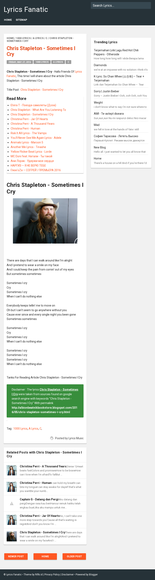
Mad (96, 124)
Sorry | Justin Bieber (106, 91)
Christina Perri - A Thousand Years (32, 123)
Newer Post (16, 556)
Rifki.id (39, 574)
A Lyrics (58, 62)
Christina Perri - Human (25, 128)
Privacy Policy (52, 574)
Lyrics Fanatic (26, 9)
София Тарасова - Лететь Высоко (116, 136)
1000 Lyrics (42, 62)
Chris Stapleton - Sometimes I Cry (42, 89)
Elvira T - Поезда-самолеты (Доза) (33, 105)
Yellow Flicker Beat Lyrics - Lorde (31, 151)
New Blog (100, 147)
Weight (98, 102)
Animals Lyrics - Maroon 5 (27, 142)
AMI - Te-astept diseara (109, 113)
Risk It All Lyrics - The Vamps (29, 133)
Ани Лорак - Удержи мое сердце (32, 160)
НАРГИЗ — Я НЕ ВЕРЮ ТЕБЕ (28, 165)
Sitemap (21, 19)
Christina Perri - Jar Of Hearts (29, 119)
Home (8, 19)
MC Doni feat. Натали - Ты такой (31, 156)
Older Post (74, 556)
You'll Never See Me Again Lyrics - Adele (36, 137)
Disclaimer (68, 574)
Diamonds (100, 65)
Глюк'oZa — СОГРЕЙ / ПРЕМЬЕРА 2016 (36, 170)
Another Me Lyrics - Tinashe (28, 147)
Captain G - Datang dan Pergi (39, 499)
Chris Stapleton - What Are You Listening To (38, 109)
